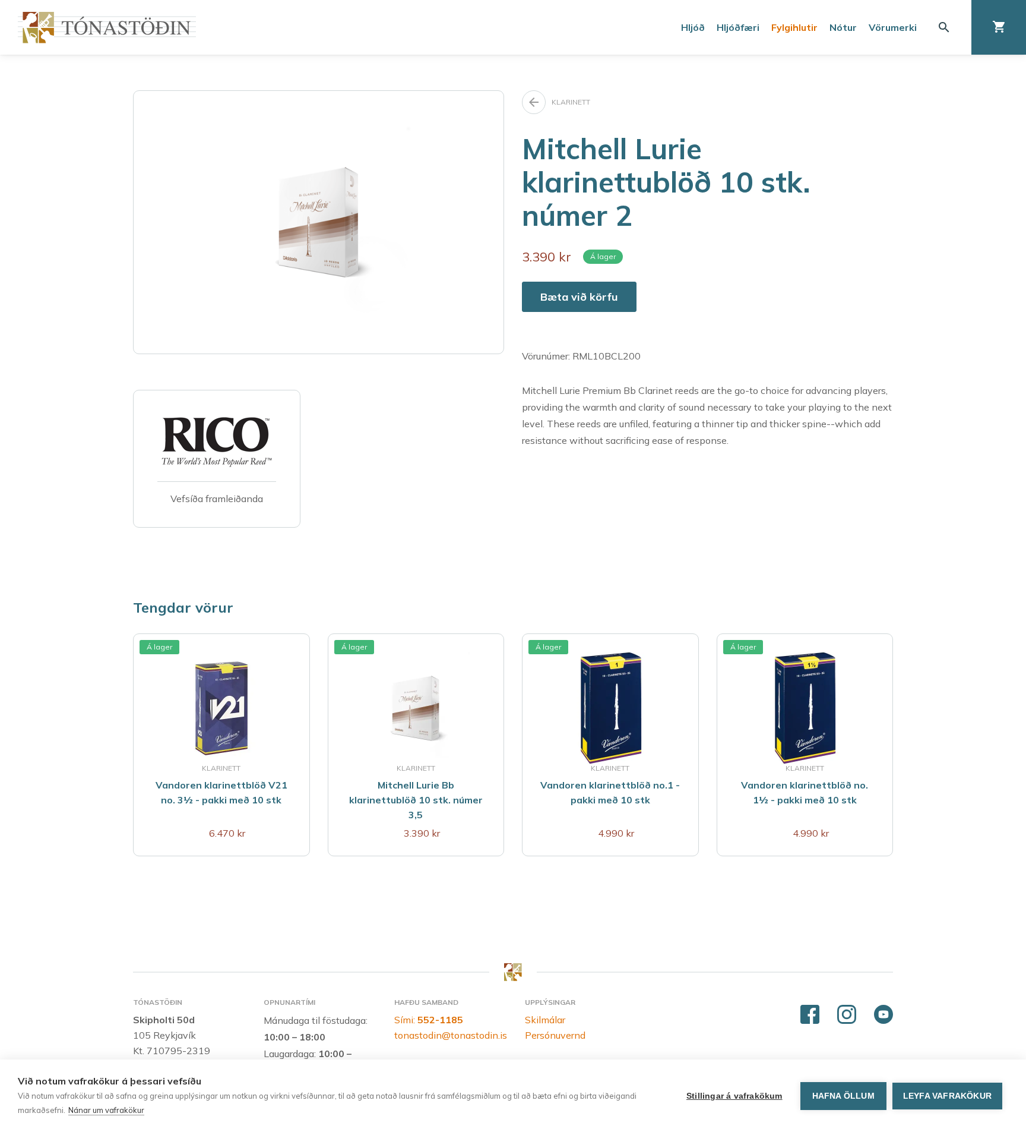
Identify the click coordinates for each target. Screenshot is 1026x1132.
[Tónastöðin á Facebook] (809, 1015)
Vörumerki (893, 27)
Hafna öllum (843, 1096)
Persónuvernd (555, 1035)
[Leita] (944, 27)
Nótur (843, 27)
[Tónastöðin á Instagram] (846, 1015)
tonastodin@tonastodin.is (450, 1035)
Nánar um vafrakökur (106, 1110)
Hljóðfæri (738, 27)
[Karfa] (998, 27)
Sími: (428, 1020)
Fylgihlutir (794, 27)
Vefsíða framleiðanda (216, 498)
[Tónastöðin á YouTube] (883, 1015)
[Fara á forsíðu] (107, 27)
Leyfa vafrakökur (947, 1096)
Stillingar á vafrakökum (734, 1096)
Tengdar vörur (183, 607)
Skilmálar (545, 1020)
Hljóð (693, 27)
